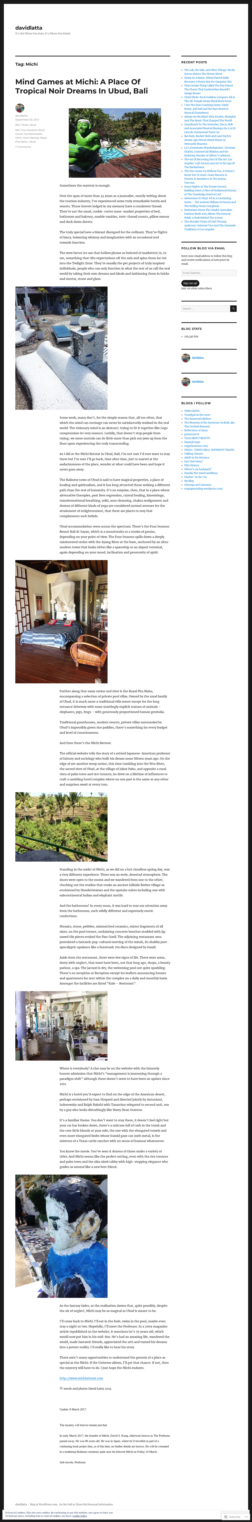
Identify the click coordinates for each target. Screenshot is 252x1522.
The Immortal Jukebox (197, 418)
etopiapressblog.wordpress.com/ (203, 488)
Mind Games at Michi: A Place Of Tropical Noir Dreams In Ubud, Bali (81, 86)
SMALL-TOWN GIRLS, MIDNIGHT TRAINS (209, 449)
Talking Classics (193, 453)
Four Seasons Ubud (32, 129)
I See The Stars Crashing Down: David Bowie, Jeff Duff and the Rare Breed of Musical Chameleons (206, 108)
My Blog (189, 481)
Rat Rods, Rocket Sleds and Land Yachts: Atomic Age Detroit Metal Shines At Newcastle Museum (208, 140)
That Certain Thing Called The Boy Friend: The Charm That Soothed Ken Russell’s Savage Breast (208, 89)
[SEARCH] (233, 308)
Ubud (32, 124)
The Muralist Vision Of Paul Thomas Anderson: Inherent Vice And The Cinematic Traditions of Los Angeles (210, 225)
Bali (17, 124)
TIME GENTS (192, 411)
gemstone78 (191, 434)
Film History (191, 465)
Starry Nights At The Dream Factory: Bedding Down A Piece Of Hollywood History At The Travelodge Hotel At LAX (210, 190)
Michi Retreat (31, 137)
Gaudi (19, 133)
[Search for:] (205, 308)
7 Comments (23, 146)
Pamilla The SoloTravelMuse (201, 473)
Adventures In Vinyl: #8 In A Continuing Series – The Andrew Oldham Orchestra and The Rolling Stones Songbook (210, 202)
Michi (18, 137)
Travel (24, 124)
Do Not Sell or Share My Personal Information (86, 1504)
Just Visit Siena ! (193, 461)
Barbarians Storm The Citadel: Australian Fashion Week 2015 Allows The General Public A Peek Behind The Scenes (208, 213)
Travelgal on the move (197, 414)
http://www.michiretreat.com (81, 1378)
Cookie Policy (80, 1516)
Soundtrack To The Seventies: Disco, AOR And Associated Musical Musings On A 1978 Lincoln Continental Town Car (209, 128)
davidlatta (28, 28)
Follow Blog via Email (203, 248)
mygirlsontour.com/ (196, 446)
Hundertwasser (33, 133)
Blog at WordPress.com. (44, 1504)
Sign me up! (190, 283)
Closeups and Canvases (197, 484)
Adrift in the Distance (196, 457)
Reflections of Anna (196, 430)
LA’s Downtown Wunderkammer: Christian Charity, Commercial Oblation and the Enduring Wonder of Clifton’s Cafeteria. (209, 151)
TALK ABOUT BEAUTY (197, 438)
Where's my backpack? (197, 469)
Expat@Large (192, 442)
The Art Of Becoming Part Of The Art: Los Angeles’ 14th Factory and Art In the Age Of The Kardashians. (209, 163)
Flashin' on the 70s (195, 477)
